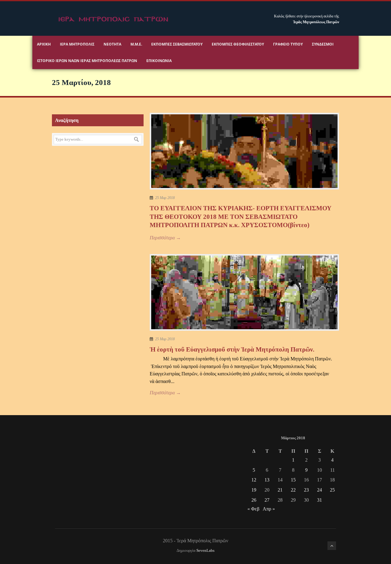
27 (267, 500)
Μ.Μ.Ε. (136, 44)
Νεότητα (112, 44)
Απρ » (269, 508)
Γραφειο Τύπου (288, 44)
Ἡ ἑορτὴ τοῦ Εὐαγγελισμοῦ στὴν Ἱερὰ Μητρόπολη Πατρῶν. (232, 349)
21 (280, 489)
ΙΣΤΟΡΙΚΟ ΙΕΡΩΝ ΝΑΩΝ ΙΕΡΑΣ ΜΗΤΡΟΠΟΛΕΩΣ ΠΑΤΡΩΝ (87, 60)
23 (306, 489)
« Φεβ (253, 508)
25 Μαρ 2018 (165, 198)
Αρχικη (44, 44)
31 (319, 500)
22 (293, 489)
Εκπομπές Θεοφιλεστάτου (238, 44)
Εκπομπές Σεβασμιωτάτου (177, 44)
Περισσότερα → (165, 237)
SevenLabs (205, 550)
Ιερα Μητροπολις (77, 44)
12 (253, 479)
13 (267, 479)
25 (332, 489)
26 (253, 500)
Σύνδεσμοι (323, 44)
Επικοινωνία (159, 60)
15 (293, 479)
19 (253, 489)
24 (319, 489)
